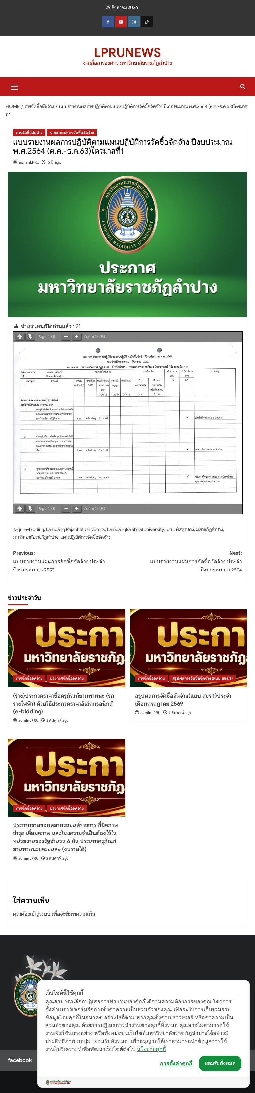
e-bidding (34, 529)
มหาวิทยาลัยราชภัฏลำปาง (35, 537)
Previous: (59, 561)
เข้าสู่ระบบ (40, 914)
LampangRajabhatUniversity (135, 529)
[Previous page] (20, 337)
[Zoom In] (77, 337)
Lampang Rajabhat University (75, 529)
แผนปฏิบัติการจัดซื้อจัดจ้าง (85, 537)
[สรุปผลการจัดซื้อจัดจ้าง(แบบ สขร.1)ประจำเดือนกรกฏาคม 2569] (188, 648)
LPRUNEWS (127, 53)
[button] (14, 85)
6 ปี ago (54, 162)
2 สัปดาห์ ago (57, 858)
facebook (20, 1060)
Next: (196, 561)
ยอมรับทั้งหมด (220, 1063)
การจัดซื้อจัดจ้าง (29, 132)
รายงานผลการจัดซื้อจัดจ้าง (72, 132)
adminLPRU (29, 162)
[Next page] (30, 337)
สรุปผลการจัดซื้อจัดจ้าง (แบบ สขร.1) (202, 678)
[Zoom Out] (66, 337)
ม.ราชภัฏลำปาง (209, 529)
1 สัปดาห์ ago (57, 720)
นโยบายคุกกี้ (151, 1049)
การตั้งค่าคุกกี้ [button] (176, 1063)
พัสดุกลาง (185, 529)
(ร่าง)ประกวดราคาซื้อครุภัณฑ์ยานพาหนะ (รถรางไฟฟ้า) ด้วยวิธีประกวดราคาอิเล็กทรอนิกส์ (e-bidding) (63, 703)
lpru (170, 529)
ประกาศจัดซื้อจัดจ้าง (67, 678)
